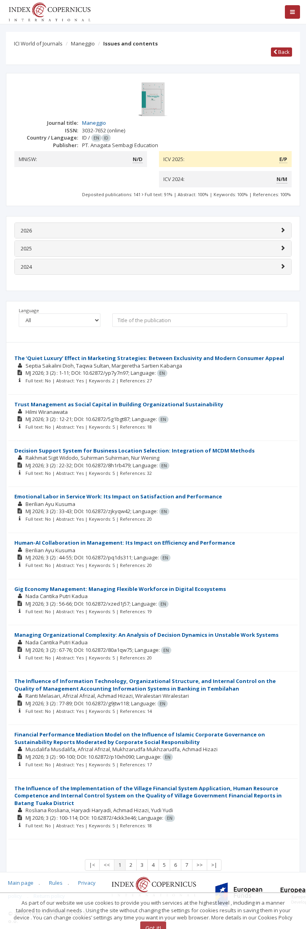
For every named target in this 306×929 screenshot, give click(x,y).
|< (92, 864)
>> (199, 864)
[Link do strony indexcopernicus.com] (153, 886)
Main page (20, 882)
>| (214, 864)
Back (283, 51)
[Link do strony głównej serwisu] (49, 11)
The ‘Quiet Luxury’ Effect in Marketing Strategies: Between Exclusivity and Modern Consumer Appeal (149, 358)
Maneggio (83, 43)
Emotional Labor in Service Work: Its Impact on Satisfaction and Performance (118, 496)
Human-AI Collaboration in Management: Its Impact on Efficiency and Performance (124, 542)
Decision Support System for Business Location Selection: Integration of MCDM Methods (134, 450)
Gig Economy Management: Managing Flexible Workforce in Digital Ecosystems (120, 588)
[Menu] (292, 12)
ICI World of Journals (38, 43)
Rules (56, 882)
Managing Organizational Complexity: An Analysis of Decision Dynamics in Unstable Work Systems (146, 634)
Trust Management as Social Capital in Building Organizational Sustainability (118, 404)
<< (107, 864)
